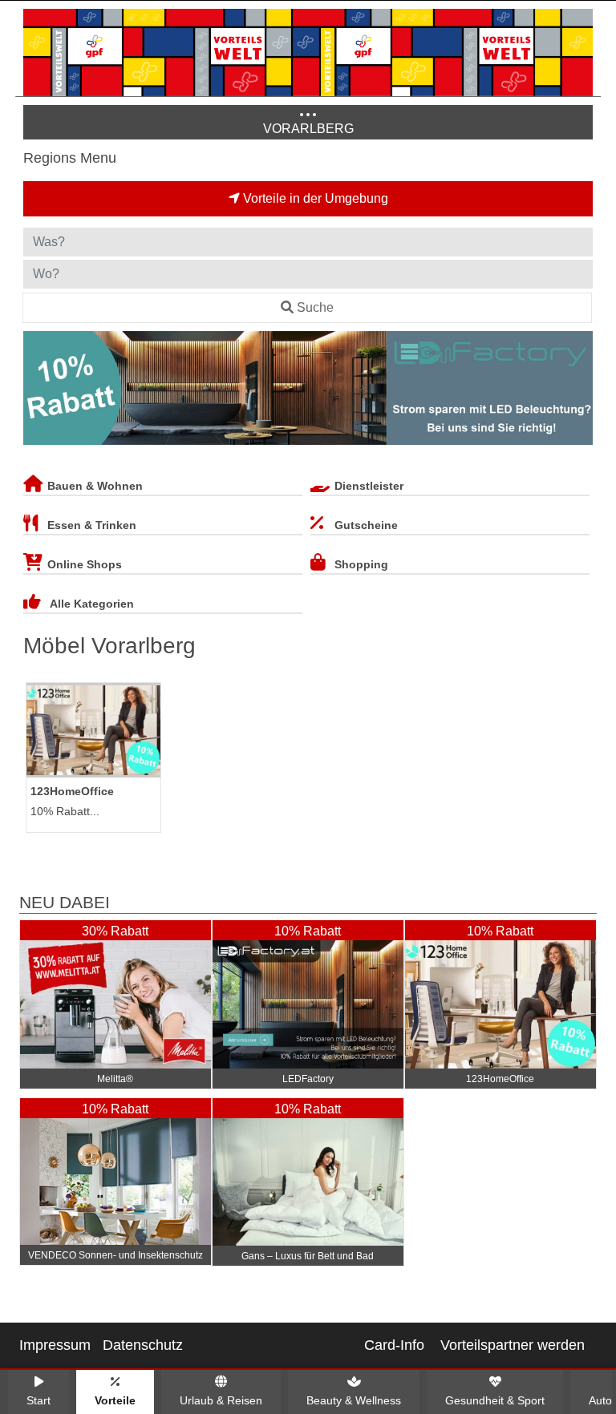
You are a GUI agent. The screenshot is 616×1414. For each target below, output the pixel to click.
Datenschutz (143, 1345)
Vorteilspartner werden (512, 1345)
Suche (315, 307)
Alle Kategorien (92, 603)
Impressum (55, 1345)
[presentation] (38, 391)
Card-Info (394, 1345)
